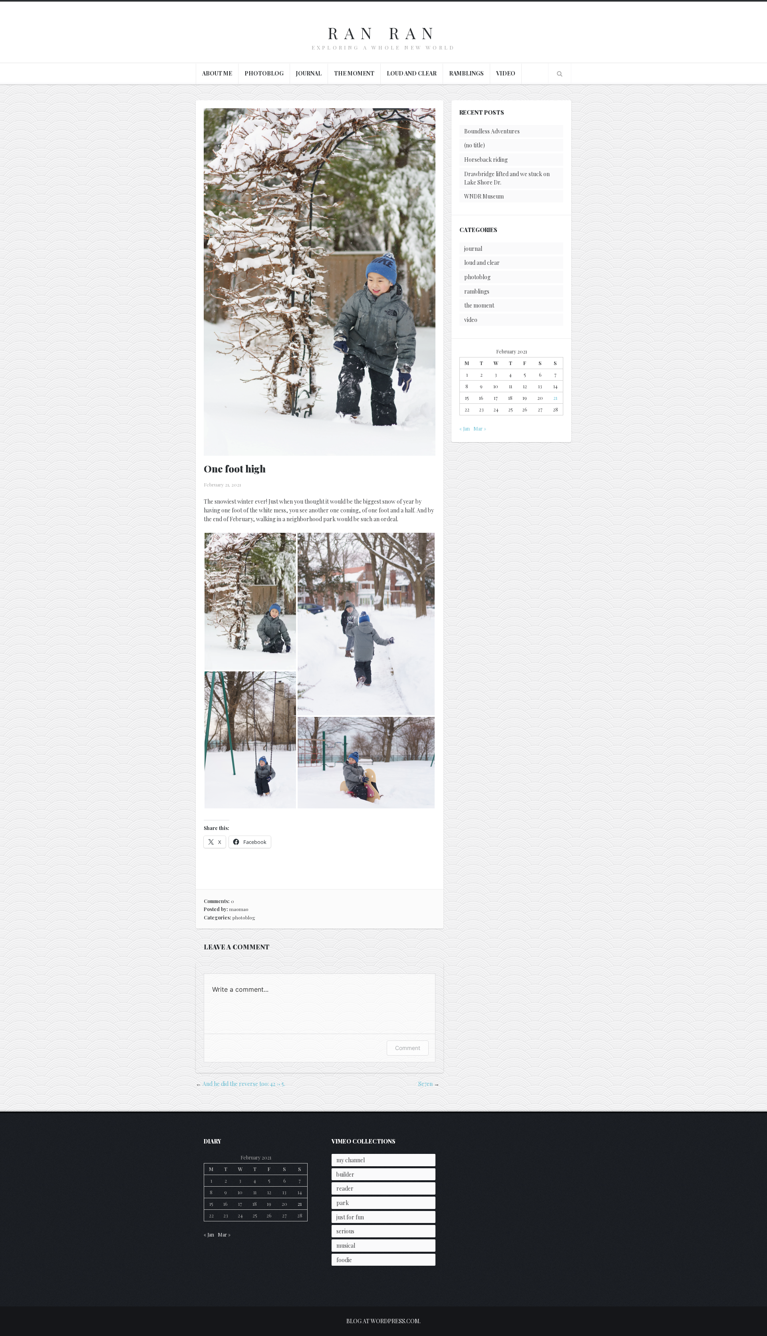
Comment (407, 1047)
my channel (350, 1160)
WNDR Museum (484, 196)
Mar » (479, 428)
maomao (238, 909)
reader (345, 1188)
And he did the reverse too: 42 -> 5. (244, 1084)
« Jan (464, 428)
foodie (344, 1260)
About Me (217, 73)
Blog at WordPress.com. (383, 1321)
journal (309, 73)
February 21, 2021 (222, 484)
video (505, 73)
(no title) (474, 145)
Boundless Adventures (492, 131)
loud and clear (412, 73)
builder (345, 1174)
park (342, 1203)
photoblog (264, 73)
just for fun (350, 1217)
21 (555, 398)
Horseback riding (486, 159)
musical (345, 1245)
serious (345, 1231)
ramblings (466, 73)
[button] (250, 601)
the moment (354, 73)
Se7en (425, 1084)
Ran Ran (383, 32)
